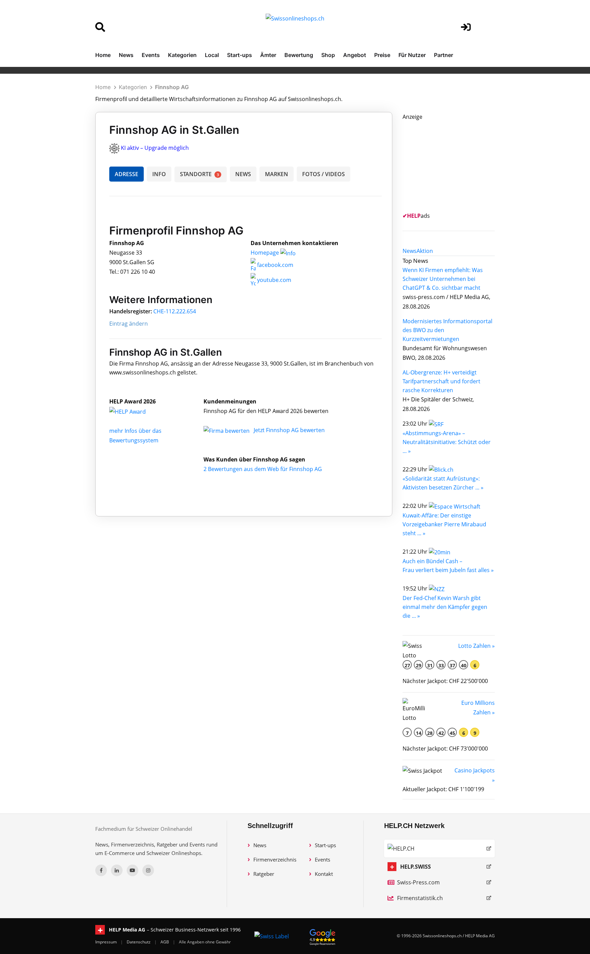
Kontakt (324, 873)
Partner (443, 55)
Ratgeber (263, 873)
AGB (165, 942)
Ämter (268, 55)
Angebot (354, 55)
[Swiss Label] (271, 936)
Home (103, 55)
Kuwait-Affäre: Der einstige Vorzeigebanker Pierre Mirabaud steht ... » (444, 524)
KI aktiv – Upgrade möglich (155, 148)
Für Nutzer (412, 55)
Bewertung (298, 55)
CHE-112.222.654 (174, 311)
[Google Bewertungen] (322, 936)
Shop (328, 55)
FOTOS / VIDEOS (323, 174)
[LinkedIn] (117, 870)
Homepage (265, 252)
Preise (382, 55)
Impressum (106, 942)
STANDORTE (199, 174)
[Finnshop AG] (134, 411)
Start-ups (239, 55)
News (126, 55)
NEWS (243, 174)
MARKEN (276, 174)
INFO (159, 174)
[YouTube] (132, 870)
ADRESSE (126, 174)
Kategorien (182, 55)
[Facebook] (101, 870)
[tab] (410, 251)
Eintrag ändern (128, 323)
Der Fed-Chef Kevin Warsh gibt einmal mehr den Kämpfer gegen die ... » (445, 607)
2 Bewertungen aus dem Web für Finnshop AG (262, 469)
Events (151, 55)
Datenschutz (139, 942)
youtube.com (273, 280)
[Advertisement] (454, 164)
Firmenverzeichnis (274, 859)
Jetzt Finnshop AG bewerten (289, 430)
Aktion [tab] (425, 251)
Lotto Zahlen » (476, 646)
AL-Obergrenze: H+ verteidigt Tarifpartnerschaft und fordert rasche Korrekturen (441, 381)
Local (212, 55)
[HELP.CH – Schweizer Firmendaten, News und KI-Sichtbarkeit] (439, 848)
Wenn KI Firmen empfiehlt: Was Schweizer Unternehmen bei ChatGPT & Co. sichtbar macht (443, 278)
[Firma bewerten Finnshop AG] (227, 430)
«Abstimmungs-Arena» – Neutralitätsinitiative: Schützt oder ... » (447, 442)
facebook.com (274, 265)
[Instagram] (148, 870)
